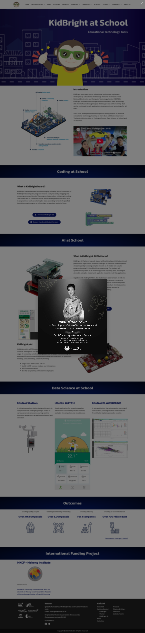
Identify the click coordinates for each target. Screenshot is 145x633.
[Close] (142, 3)
